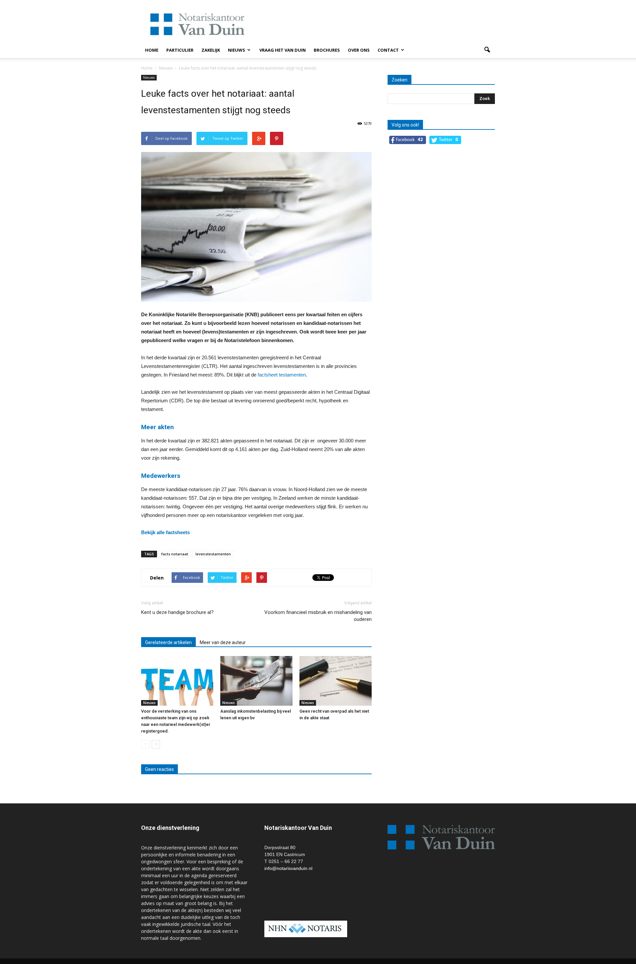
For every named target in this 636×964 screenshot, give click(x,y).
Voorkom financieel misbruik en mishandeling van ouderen (318, 615)
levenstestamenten (213, 553)
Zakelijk (210, 50)
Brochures (327, 50)
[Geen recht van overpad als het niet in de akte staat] (335, 681)
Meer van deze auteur (223, 642)
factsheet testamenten (282, 375)
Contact (388, 50)
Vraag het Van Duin (282, 50)
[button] (487, 50)
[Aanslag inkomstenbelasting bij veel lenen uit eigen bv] (256, 681)
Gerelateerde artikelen (168, 642)
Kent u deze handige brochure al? (177, 612)
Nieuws (236, 50)
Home (151, 50)
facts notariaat (174, 553)
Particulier (179, 50)
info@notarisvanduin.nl (288, 868)
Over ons (359, 50)
